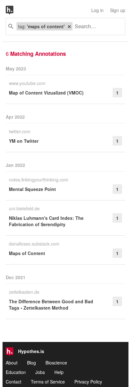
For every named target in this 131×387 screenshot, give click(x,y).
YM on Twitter (23, 141)
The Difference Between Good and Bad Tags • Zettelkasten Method (51, 304)
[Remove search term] (69, 26)
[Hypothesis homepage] (14, 10)
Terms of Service (48, 381)
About (11, 362)
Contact (13, 381)
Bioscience (56, 362)
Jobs (40, 372)
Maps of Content (27, 253)
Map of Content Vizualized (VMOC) (46, 92)
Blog (31, 362)
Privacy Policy (88, 381)
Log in (97, 10)
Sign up (117, 10)
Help (59, 372)
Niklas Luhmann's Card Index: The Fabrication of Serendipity (46, 221)
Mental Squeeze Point (32, 189)
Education (16, 372)
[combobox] (96, 26)
